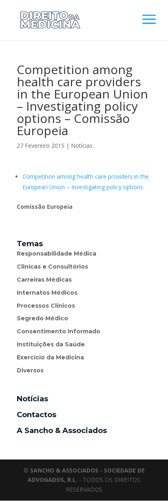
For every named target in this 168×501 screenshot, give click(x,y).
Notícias (82, 145)
